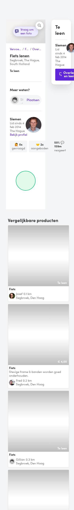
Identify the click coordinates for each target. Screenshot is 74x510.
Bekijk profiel (18, 135)
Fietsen (27, 49)
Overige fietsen (36, 49)
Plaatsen (33, 100)
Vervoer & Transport (16, 49)
